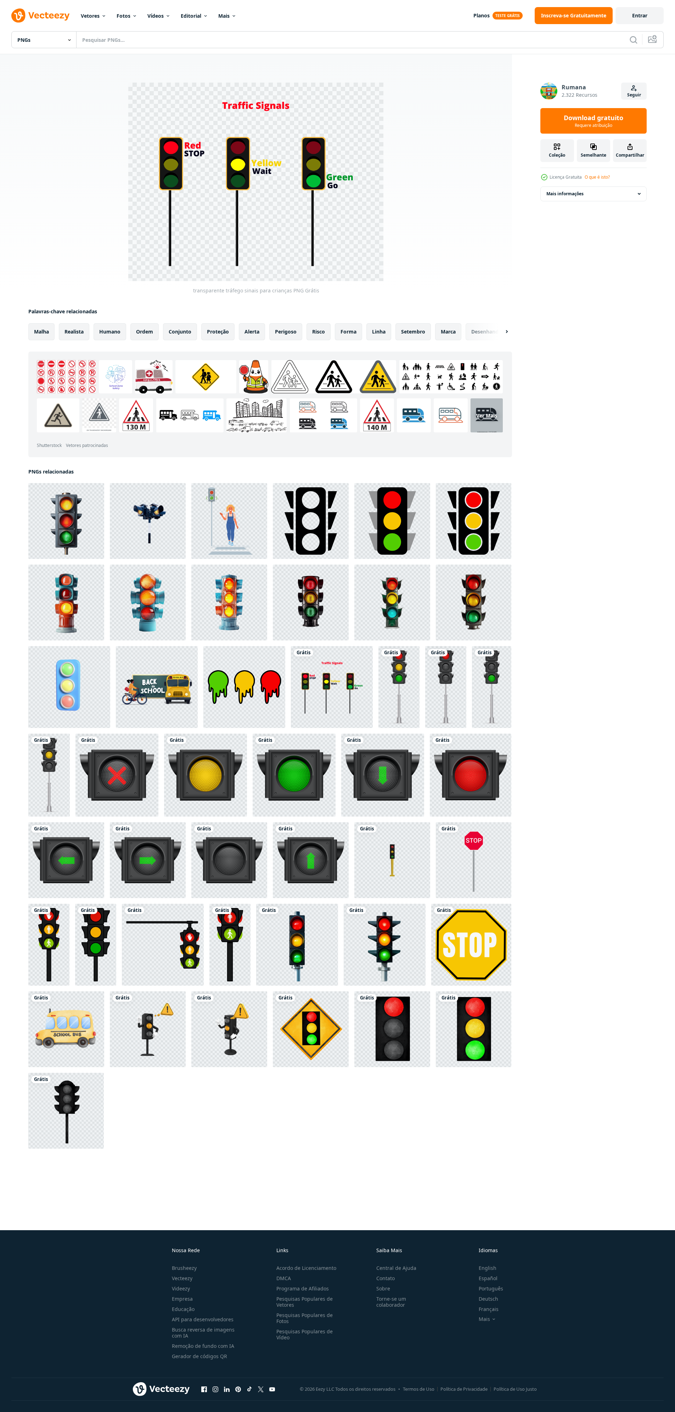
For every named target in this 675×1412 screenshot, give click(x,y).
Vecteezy (182, 1278)
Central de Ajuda (396, 1268)
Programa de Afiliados (302, 1288)
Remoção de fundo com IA (203, 1346)
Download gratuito (593, 120)
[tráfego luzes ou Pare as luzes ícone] (95, 945)
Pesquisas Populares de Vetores (304, 1301)
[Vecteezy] (40, 16)
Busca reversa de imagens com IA (203, 1332)
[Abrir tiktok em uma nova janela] (249, 1389)
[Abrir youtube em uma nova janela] (272, 1389)
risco (318, 331)
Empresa (182, 1298)
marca (448, 331)
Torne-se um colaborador (391, 1301)
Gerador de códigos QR (199, 1356)
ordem (144, 331)
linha (379, 331)
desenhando (486, 331)
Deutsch (488, 1298)
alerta (251, 331)
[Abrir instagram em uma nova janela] (215, 1389)
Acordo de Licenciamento (306, 1268)
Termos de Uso (418, 1389)
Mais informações (565, 194)
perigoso (286, 331)
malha (41, 331)
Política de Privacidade (464, 1389)
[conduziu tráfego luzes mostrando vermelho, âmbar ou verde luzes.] (392, 1029)
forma (348, 331)
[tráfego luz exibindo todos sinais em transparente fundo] (66, 521)
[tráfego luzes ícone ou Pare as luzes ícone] (230, 945)
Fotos (123, 15)
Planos (481, 15)
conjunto (180, 331)
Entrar (639, 15)
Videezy (181, 1288)
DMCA (283, 1278)
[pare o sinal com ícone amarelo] (471, 945)
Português (491, 1288)
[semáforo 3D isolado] (392, 860)
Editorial (191, 15)
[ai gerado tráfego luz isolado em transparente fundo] (297, 945)
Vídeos (155, 15)
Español (488, 1278)
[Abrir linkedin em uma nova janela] (227, 1389)
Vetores (90, 15)
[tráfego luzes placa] (66, 1111)
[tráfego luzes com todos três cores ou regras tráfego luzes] (163, 945)
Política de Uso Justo (515, 1389)
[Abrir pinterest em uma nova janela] (238, 1389)
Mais (224, 15)
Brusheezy (184, 1268)
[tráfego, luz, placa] (311, 1029)
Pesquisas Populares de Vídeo (304, 1334)
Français (489, 1309)
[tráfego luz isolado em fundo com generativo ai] (66, 602)
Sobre (383, 1288)
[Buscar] (633, 39)
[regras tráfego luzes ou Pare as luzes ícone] (48, 945)
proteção (218, 331)
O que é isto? (597, 177)
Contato (385, 1278)
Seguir (634, 95)
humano (109, 331)
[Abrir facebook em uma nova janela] (204, 1389)
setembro (413, 331)
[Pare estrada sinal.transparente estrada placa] (473, 860)
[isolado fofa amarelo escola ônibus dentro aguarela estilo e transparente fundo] (66, 1029)
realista (74, 331)
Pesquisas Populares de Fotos (304, 1318)
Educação (183, 1309)
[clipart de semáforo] (399, 687)
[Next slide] (500, 331)
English (487, 1268)
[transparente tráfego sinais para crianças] (332, 687)
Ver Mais (486, 415)
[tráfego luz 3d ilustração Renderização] (69, 687)
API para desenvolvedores (203, 1319)
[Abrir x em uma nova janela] (261, 1389)
